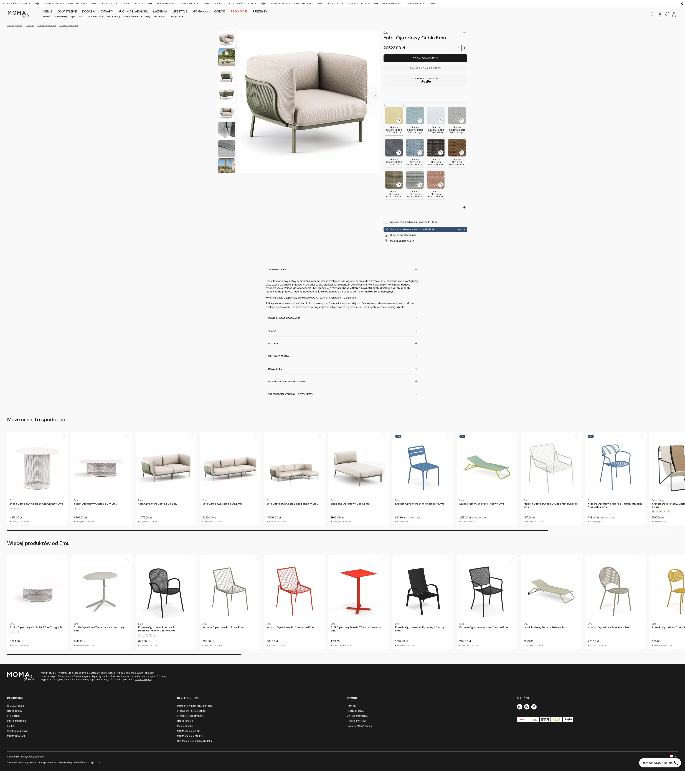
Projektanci (13, 715)
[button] (375, 95)
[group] (37, 478)
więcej (461, 229)
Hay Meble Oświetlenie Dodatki (194, 740)
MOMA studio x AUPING (190, 735)
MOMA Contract (16, 735)
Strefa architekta (133, 16)
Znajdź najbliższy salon (402, 241)
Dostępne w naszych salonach (194, 705)
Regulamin (13, 756)
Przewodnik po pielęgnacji (192, 710)
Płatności (352, 705)
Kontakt (11, 725)
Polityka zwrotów (356, 720)
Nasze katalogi (185, 720)
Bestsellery (61, 16)
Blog (147, 16)
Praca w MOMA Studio (359, 725)
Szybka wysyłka (94, 16)
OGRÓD (30, 25)
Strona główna (14, 25)
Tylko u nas (77, 16)
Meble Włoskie (185, 725)
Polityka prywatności (32, 756)
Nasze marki (160, 16)
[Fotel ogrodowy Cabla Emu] (308, 101)
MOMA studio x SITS (188, 730)
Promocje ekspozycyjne (190, 715)
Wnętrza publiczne (17, 730)
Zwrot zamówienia (357, 715)
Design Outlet (177, 16)
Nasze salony (113, 16)
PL (676, 756)
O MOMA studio (15, 705)
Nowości (47, 16)
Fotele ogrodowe (68, 25)
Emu (386, 32)
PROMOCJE (239, 11)
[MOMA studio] (18, 14)
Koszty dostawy (355, 710)
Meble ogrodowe (46, 25)
